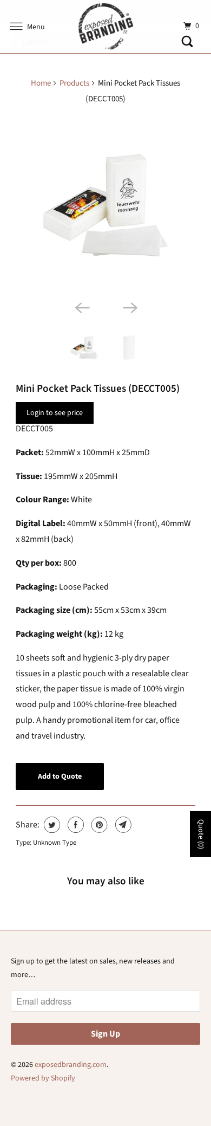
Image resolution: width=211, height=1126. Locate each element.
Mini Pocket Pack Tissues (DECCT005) (98, 388)
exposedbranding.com (71, 1064)
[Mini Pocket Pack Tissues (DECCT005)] (105, 205)
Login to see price (55, 412)
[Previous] (82, 307)
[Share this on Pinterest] (98, 825)
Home (41, 83)
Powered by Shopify (43, 1078)
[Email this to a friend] (122, 825)
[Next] (129, 307)
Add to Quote (60, 776)
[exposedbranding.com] (106, 26)
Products (74, 83)
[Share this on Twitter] (50, 825)
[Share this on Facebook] (74, 825)
